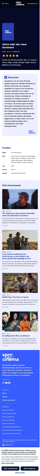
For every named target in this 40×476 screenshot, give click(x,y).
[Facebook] (9, 383)
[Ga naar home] (20, 3)
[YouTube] (6, 383)
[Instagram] (3, 383)
